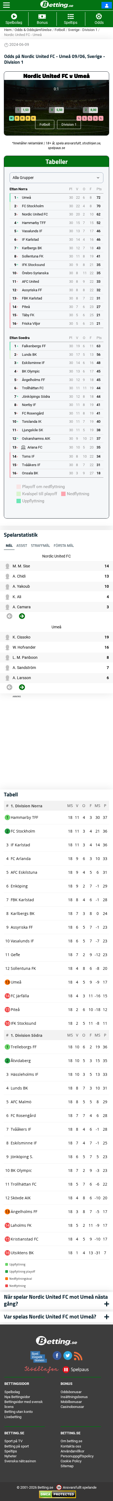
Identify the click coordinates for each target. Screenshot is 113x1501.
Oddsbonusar (71, 1392)
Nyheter (10, 1456)
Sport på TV (13, 1441)
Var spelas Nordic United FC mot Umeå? (50, 1316)
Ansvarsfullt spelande (79, 1487)
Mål (9, 545)
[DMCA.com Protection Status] (57, 1494)
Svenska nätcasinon (20, 1461)
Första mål (64, 545)
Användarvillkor (72, 1451)
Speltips (10, 1451)
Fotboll (60, 30)
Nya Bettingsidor (17, 1397)
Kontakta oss (71, 1446)
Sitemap (67, 1466)
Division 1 (69, 124)
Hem (8, 30)
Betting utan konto (18, 1412)
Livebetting (12, 1417)
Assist (21, 545)
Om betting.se (71, 1441)
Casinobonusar (72, 1407)
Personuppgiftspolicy (77, 1456)
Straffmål (40, 545)
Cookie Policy (71, 1461)
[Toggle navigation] (6, 5)
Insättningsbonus (74, 1397)
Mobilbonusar (71, 1402)
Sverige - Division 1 (82, 30)
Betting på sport (16, 1446)
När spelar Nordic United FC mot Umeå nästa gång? (56, 1299)
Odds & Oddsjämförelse (33, 30)
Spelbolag (12, 1392)
